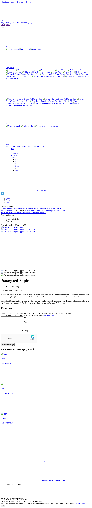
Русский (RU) (26, 23)
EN (16, 159)
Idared (3, 208)
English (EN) (6, 23)
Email (26, 322)
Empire (18, 213)
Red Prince (47, 208)
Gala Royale (57, 211)
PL (16, 162)
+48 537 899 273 (43, 190)
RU (16, 164)
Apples (8, 202)
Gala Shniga (47, 211)
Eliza (23, 213)
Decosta (27, 211)
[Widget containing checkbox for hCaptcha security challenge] (19, 338)
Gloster (8, 208)
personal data (49, 315)
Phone (26, 318)
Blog (3, 2)
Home (8, 198)
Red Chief (39, 208)
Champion (15, 208)
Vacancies (15, 2)
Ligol (21, 208)
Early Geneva (30, 213)
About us (22, 2)
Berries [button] (9, 97)
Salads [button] (8, 124)
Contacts (29, 2)
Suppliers (8, 2)
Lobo (13, 213)
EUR (3, 25)
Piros (37, 213)
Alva (7, 211)
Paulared (42, 213)
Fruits (8, 200)
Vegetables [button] (10, 68)
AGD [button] (8, 144)
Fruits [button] (8, 47)
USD (8, 25)
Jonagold (12, 211)
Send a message (8, 345)
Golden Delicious (36, 211)
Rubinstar (31, 208)
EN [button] (2, 20)
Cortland (8, 213)
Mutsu (25, 208)
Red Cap (55, 208)
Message (25, 331)
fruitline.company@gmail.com (53, 480)
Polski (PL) (16, 23)
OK (3, 506)
